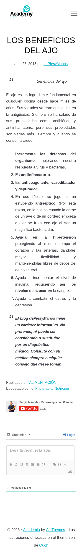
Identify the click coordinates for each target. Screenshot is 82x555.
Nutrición (61, 388)
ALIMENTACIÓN (42, 382)
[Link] (54, 464)
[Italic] (16, 464)
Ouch (43, 545)
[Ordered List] (32, 464)
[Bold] (10, 464)
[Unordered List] (38, 464)
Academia (31, 530)
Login (70, 435)
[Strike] (27, 464)
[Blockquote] (43, 464)
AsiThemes (55, 530)
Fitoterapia (44, 388)
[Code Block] (48, 464)
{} (59, 464)
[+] (65, 464)
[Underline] (21, 464)
